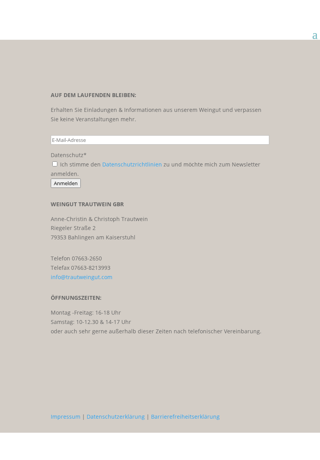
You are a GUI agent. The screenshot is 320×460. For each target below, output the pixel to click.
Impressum (65, 416)
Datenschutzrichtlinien (132, 164)
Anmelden (66, 183)
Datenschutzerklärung (116, 416)
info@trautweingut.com (81, 277)
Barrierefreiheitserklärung (185, 416)
